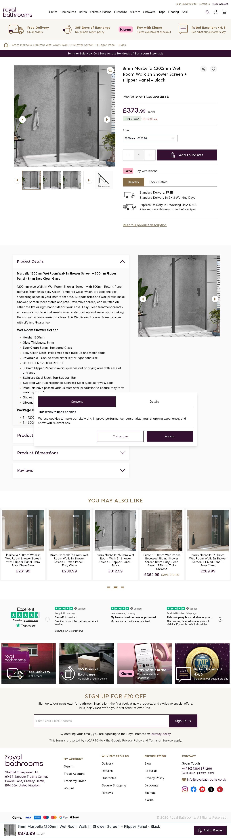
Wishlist (69, 788)
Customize (120, 436)
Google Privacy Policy (126, 740)
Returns (107, 771)
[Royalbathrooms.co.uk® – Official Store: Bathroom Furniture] (17, 12)
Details (154, 401)
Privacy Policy (154, 778)
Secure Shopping (114, 785)
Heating (173, 12)
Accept (170, 436)
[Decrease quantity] (128, 155)
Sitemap (150, 793)
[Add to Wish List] (213, 68)
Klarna (149, 800)
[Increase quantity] (149, 155)
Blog (147, 763)
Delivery (107, 763)
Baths (83, 12)
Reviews (107, 793)
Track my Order (75, 781)
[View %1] (31, 180)
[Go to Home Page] (6, 45)
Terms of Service (161, 740)
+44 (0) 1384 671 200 (197, 768)
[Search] (208, 12)
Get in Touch (191, 763)
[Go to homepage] (26, 760)
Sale (185, 12)
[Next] (107, 119)
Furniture (120, 12)
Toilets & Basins (100, 12)
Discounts (151, 785)
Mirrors (135, 12)
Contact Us (205, 4)
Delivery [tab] (133, 182)
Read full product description (145, 225)
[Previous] (22, 119)
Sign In (68, 766)
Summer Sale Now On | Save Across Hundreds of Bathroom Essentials (115, 53)
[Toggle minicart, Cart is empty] (224, 12)
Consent (77, 401)
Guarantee (109, 778)
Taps (162, 12)
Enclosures (68, 12)
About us (150, 771)
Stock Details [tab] (158, 182)
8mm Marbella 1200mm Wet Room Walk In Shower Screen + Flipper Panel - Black (69, 45)
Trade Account (220, 4)
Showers (149, 12)
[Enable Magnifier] (110, 70)
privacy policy (161, 734)
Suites (53, 12)
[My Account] (216, 12)
